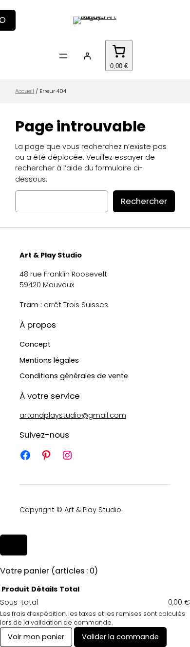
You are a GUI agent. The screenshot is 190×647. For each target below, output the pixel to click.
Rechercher (144, 201)
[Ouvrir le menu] (63, 56)
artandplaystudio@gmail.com (72, 415)
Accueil (24, 91)
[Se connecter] (87, 56)
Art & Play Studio (50, 255)
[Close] (13, 545)
